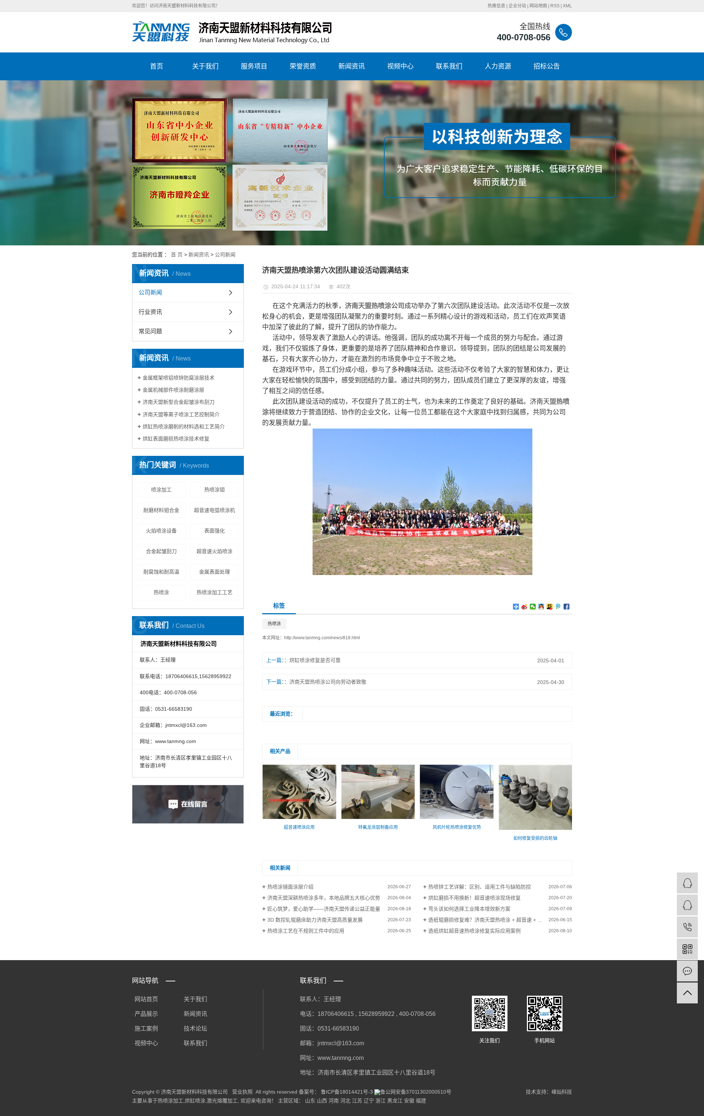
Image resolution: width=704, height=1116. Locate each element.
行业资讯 (150, 312)
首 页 (177, 254)
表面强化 (214, 531)
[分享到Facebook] (567, 607)
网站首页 (146, 999)
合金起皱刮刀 (161, 551)
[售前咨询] (687, 904)
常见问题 (150, 331)
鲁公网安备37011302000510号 (415, 1092)
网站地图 (538, 5)
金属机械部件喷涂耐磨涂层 (173, 390)
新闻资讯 (351, 66)
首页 (156, 66)
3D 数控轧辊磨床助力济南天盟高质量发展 (315, 920)
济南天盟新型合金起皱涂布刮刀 (178, 402)
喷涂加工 (161, 490)
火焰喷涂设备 (161, 531)
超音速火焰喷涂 (214, 551)
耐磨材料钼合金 (161, 510)
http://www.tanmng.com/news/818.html (322, 637)
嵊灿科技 (561, 1092)
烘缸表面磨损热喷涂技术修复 (176, 439)
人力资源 (498, 66)
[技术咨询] (687, 882)
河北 (345, 1101)
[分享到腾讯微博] (558, 607)
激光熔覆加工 (222, 1101)
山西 (322, 1101)
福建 (421, 1101)
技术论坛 (195, 1028)
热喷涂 (161, 592)
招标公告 (547, 66)
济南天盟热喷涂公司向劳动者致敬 (327, 682)
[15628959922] (687, 926)
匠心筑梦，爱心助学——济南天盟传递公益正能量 (323, 909)
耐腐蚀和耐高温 (161, 572)
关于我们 (205, 66)
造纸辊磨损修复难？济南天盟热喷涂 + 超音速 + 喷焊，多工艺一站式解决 (500, 920)
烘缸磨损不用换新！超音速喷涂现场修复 (474, 898)
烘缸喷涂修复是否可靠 (315, 660)
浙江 (380, 1101)
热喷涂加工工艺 (214, 592)
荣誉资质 (303, 66)
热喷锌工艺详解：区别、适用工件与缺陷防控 (479, 887)
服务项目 (254, 66)
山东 (310, 1101)
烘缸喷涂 (195, 1101)
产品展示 (146, 1014)
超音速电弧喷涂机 (214, 510)
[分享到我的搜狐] (550, 607)
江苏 (357, 1101)
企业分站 (517, 5)
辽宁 (369, 1101)
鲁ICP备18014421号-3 (347, 1092)
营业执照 (242, 1092)
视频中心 (400, 66)
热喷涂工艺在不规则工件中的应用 (305, 931)
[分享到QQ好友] (541, 607)
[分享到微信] (533, 607)
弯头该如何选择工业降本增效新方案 (469, 909)
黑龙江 (395, 1101)
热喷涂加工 (170, 1101)
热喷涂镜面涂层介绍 (290, 887)
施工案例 (146, 1028)
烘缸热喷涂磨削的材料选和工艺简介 (184, 426)
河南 (334, 1101)
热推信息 (496, 5)
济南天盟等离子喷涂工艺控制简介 (181, 414)
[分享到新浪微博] (524, 607)
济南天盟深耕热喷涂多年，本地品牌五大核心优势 (323, 898)
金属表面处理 (214, 572)
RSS (555, 5)
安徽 (409, 1101)
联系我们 (449, 66)
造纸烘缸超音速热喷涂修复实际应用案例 (474, 931)
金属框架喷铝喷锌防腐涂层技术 (178, 378)
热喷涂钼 (214, 490)
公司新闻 (225, 254)
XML (567, 5)
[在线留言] (687, 971)
